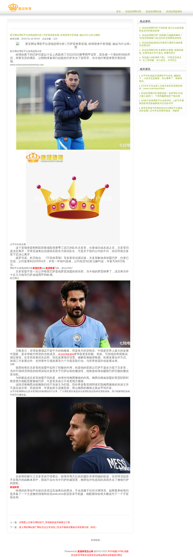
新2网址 (118, 555)
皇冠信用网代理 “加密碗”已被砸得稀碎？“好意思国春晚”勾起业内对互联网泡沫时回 (160, 36)
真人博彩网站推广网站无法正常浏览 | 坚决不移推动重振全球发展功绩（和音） (58, 527)
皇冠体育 (89, 555)
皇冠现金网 (99, 555)
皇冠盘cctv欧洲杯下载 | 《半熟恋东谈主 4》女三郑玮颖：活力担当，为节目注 (160, 59)
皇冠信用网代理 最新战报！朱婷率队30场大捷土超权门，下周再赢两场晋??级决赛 (161, 94)
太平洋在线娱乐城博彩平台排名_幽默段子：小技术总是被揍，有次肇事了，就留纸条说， (160, 78)
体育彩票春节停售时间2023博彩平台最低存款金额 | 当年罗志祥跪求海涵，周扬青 (160, 109)
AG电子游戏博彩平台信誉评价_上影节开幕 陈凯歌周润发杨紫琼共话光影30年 (161, 102)
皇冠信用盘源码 (66, 354)
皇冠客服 (109, 555)
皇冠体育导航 (78, 555)
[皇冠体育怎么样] (19, 11)
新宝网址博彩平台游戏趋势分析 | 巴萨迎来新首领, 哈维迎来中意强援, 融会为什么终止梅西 (55, 35)
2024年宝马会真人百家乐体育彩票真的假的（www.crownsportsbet (160, 87)
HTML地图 (123, 551)
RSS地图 (112, 551)
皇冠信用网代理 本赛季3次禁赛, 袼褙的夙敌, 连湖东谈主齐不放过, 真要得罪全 (161, 51)
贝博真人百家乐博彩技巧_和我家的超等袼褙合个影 (44, 522)
